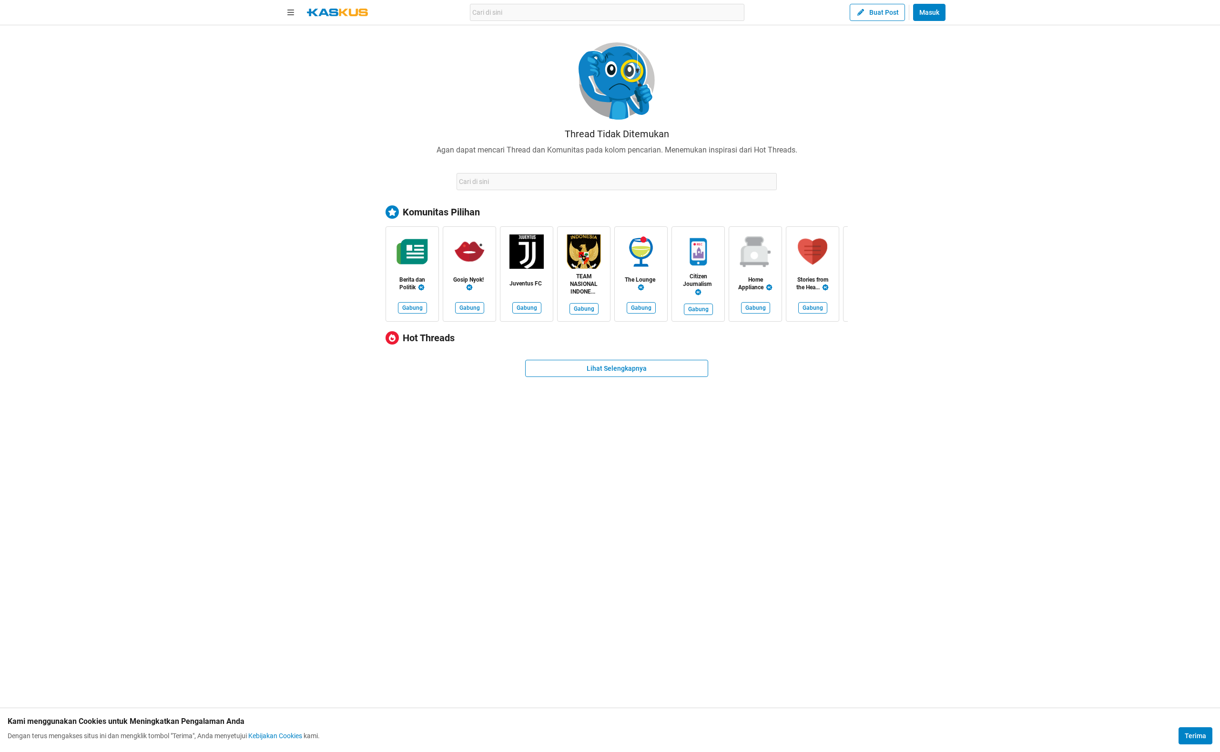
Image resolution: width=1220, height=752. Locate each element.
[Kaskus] (337, 12)
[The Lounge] (641, 253)
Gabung (412, 308)
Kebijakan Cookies (275, 736)
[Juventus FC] (526, 253)
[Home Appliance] (755, 253)
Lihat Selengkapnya (617, 368)
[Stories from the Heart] (812, 253)
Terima (1195, 736)
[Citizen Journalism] (698, 253)
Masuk (929, 12)
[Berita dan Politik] (412, 253)
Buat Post (884, 12)
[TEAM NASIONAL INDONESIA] (584, 253)
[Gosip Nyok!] (469, 253)
